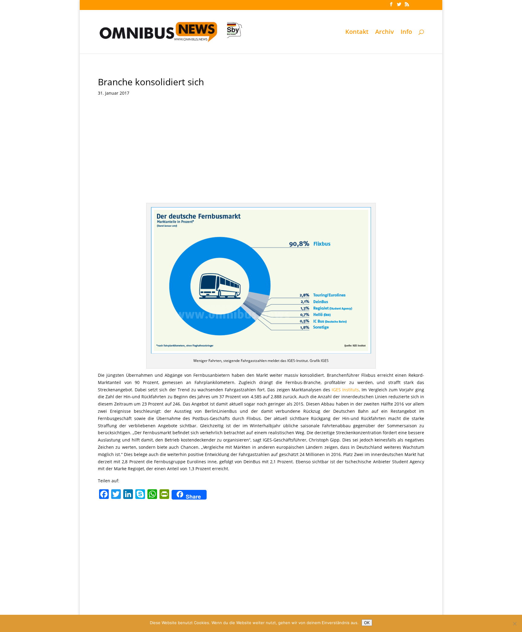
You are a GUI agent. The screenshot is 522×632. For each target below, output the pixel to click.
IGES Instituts (345, 390)
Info (406, 33)
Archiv (384, 33)
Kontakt (357, 33)
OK (367, 622)
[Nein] (514, 624)
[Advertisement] (261, 157)
